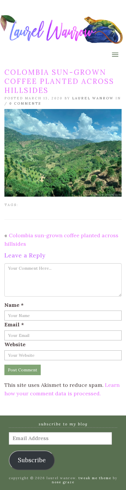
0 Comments (25, 103)
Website (14, 344)
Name (14, 305)
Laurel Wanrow (93, 98)
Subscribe (32, 460)
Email (14, 324)
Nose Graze (63, 482)
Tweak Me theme (95, 478)
